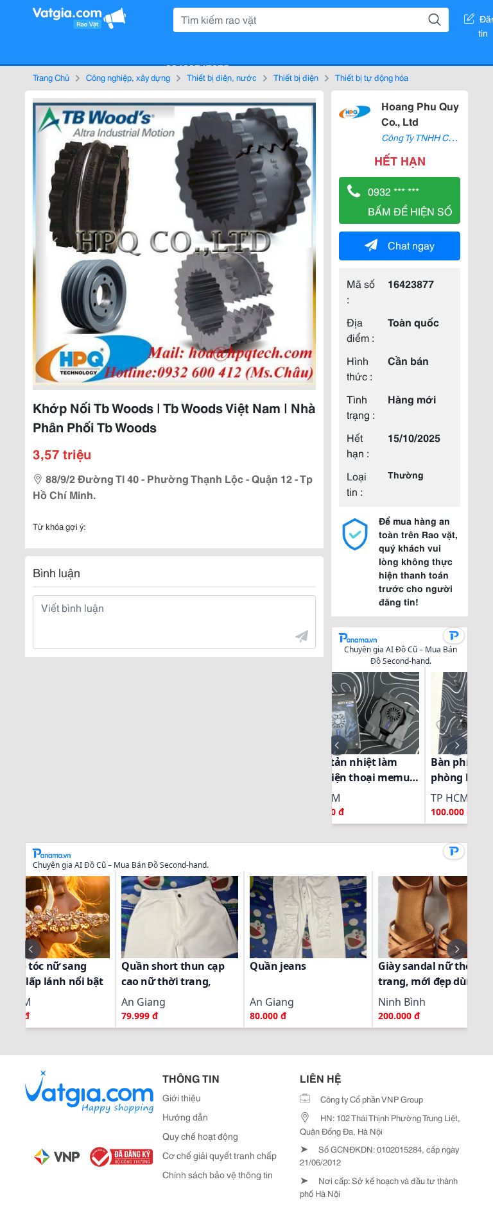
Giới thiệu (181, 1097)
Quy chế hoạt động (200, 1135)
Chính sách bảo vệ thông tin (217, 1174)
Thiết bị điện (295, 77)
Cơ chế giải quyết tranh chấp (219, 1155)
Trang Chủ (51, 77)
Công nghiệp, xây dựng (128, 77)
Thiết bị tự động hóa (371, 77)
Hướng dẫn (185, 1116)
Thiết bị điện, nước (222, 77)
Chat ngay (411, 244)
